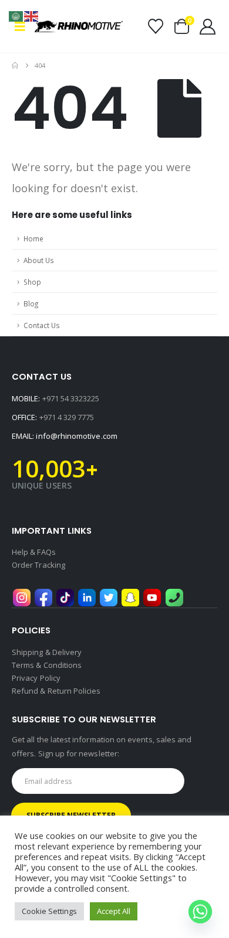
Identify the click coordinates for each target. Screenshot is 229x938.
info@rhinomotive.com (76, 436)
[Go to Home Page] (15, 65)
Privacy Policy (36, 678)
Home (33, 238)
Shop (32, 281)
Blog (30, 303)
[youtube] (152, 597)
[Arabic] (16, 15)
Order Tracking (38, 565)
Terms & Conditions (47, 665)
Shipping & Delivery (47, 652)
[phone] (174, 597)
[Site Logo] (79, 26)
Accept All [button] (113, 911)
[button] (23, 26)
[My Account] (207, 27)
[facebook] (43, 597)
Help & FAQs (34, 552)
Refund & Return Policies (56, 690)
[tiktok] (65, 597)
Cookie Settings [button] (49, 911)
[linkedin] (87, 597)
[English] (31, 15)
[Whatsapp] (200, 911)
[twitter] (109, 597)
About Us (38, 260)
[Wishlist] (155, 26)
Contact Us (41, 325)
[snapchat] (130, 597)
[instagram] (22, 597)
